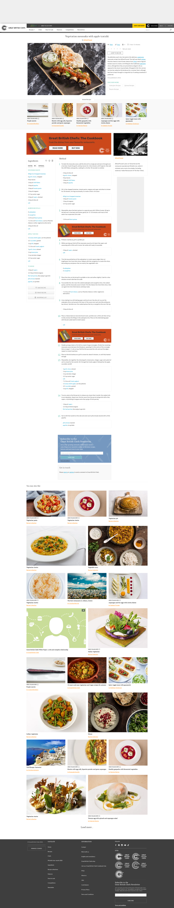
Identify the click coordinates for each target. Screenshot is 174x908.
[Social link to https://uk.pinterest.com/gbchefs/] (119, 845)
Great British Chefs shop (88, 861)
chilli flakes (36, 182)
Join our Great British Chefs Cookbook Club (93, 866)
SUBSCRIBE (71, 457)
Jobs (82, 880)
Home (49, 847)
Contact (83, 847)
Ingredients (51, 865)
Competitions (51, 883)
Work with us (85, 852)
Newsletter (51, 887)
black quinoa (38, 218)
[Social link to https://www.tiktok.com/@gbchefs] (128, 845)
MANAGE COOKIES (36, 848)
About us (83, 875)
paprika (35, 185)
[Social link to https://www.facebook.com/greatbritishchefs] (116, 845)
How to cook (51, 878)
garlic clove (32, 249)
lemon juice (34, 252)
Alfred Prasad (88, 40)
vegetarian (140, 57)
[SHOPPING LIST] (52, 161)
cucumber (33, 240)
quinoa (143, 59)
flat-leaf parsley (32, 276)
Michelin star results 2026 (55, 860)
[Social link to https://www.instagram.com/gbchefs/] (122, 845)
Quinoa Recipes (129, 85)
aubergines (32, 212)
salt (29, 203)
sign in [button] (66, 472)
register (71, 472)
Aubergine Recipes (115, 85)
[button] (32, 30)
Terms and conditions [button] (65, 460)
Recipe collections (53, 869)
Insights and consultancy (88, 856)
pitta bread (31, 278)
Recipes (50, 851)
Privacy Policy (85, 889)
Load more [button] (86, 827)
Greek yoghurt (39, 246)
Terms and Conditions (87, 894)
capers (35, 197)
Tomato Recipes (114, 89)
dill (32, 243)
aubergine (143, 63)
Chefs (49, 856)
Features (50, 874)
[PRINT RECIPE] (49, 161)
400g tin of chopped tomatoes (37, 174)
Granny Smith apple (35, 237)
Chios (135, 61)
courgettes (32, 215)
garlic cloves (33, 177)
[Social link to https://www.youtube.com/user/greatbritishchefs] (125, 845)
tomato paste (37, 188)
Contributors (85, 885)
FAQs (82, 870)
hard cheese (39, 221)
